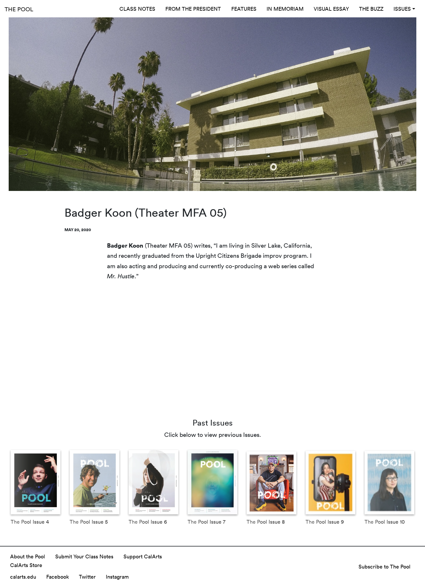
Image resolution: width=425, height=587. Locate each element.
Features (243, 8)
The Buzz (371, 8)
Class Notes (137, 8)
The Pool (19, 9)
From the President (193, 8)
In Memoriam (285, 8)
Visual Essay (331, 8)
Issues (402, 8)
